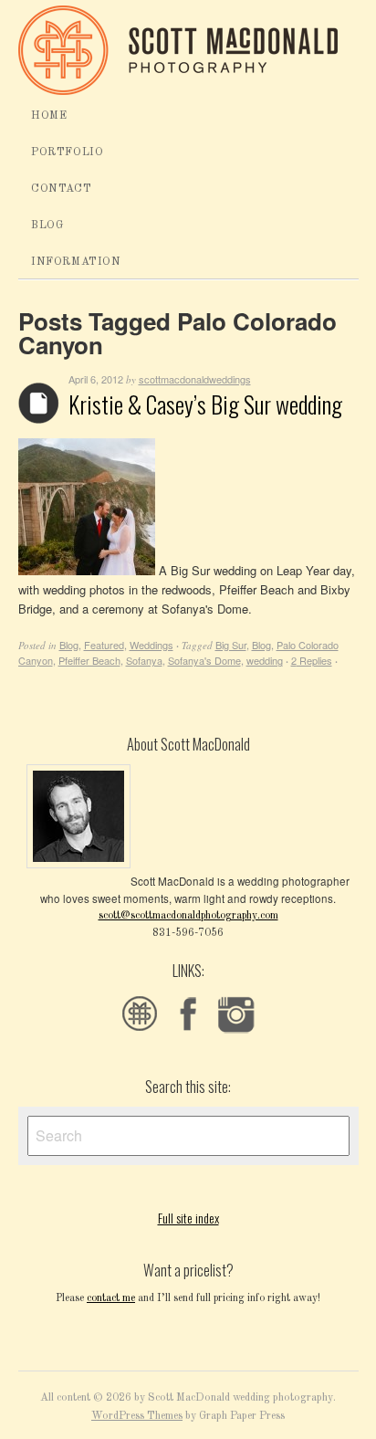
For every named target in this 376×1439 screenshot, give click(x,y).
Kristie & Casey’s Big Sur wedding (205, 404)
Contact (61, 189)
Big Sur (230, 644)
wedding (264, 660)
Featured (104, 644)
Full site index (188, 1217)
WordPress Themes (137, 1416)
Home (49, 115)
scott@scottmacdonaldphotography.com (188, 915)
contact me (111, 1298)
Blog (47, 225)
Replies (311, 660)
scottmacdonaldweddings (195, 379)
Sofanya (144, 660)
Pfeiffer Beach (89, 660)
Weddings (151, 644)
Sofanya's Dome (204, 660)
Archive (38, 403)
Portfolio (67, 152)
